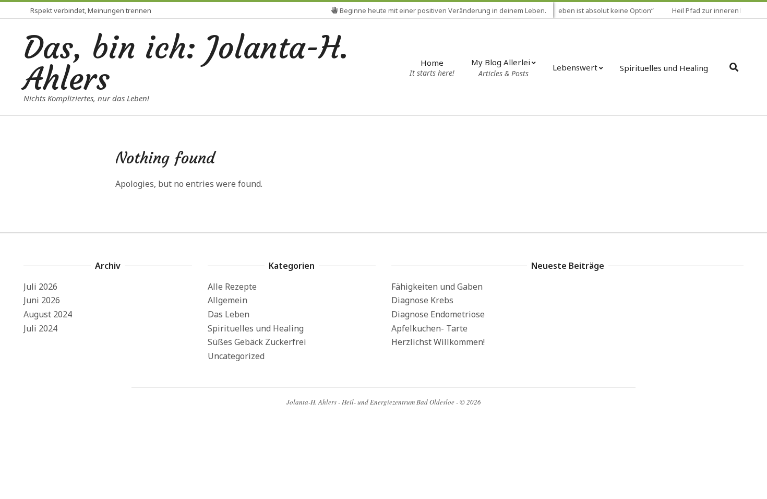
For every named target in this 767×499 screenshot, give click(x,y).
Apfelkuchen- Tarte (429, 328)
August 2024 (47, 314)
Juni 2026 (41, 300)
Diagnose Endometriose (438, 314)
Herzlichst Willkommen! (438, 342)
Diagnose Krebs (422, 300)
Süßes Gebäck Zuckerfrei (257, 342)
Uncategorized (236, 356)
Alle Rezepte (232, 286)
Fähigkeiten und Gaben (437, 286)
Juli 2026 (40, 286)
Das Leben (228, 314)
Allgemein (227, 300)
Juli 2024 (40, 328)
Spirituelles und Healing (256, 328)
